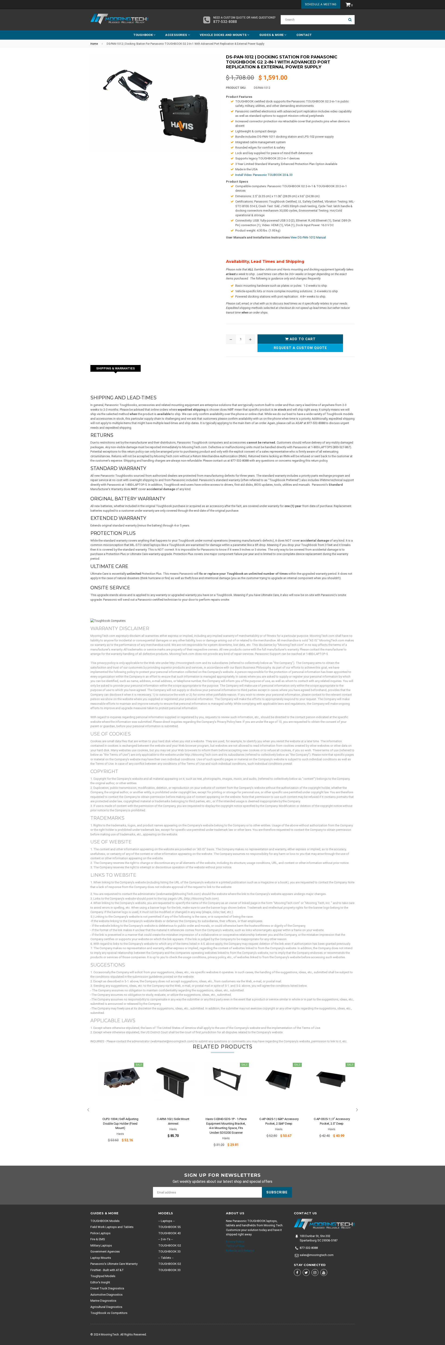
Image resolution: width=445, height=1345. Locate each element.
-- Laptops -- (166, 1221)
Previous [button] (88, 1110)
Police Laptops (100, 1233)
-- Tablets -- (166, 1257)
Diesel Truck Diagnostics (107, 1288)
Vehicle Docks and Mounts (224, 35)
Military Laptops (101, 1245)
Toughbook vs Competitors (108, 1313)
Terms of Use (235, 1246)
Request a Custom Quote (300, 348)
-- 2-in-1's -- (165, 1239)
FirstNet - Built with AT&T (107, 1270)
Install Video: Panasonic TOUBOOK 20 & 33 (263, 175)
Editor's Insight (100, 1282)
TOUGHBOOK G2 (169, 1245)
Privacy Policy (235, 1241)
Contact (304, 35)
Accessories (176, 35)
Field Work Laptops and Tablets (112, 1227)
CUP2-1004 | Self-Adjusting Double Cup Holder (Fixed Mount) (120, 1123)
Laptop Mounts (100, 1257)
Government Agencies (105, 1251)
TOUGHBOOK (143, 35)
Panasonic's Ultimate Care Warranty (113, 1264)
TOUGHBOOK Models (105, 1221)
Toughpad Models (102, 1276)
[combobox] (313, 19)
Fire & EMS (97, 1239)
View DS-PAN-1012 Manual (308, 237)
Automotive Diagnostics (106, 1294)
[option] (116, 1105)
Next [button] (356, 1110)
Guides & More (272, 35)
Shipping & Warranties (115, 368)
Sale (139, 1064)
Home (94, 43)
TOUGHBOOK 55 (169, 1227)
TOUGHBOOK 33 (169, 1251)
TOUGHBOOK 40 (169, 1233)
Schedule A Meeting (321, 4)
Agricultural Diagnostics (106, 1307)
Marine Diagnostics (103, 1300)
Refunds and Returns (240, 1250)
